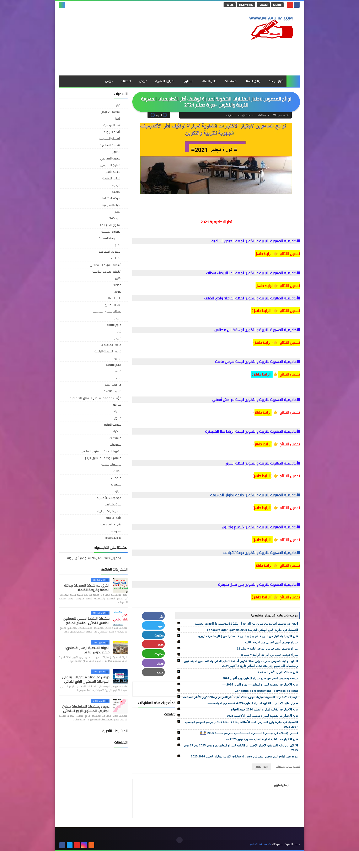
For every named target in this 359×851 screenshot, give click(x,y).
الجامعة (116, 191)
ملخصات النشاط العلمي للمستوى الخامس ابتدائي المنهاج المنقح (86, 620)
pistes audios (113, 537)
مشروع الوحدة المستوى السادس (101, 451)
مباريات (229, 115)
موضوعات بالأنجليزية (109, 497)
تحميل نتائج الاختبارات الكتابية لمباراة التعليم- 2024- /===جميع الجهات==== (253, 703)
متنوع (117, 418)
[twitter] (70, 845)
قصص (117, 371)
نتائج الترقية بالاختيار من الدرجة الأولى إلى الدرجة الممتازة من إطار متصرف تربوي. (247, 636)
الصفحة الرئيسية (245, 115)
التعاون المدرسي (110, 165)
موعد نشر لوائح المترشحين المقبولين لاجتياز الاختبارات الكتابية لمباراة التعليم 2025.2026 (244, 756)
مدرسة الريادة (112, 424)
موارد (117, 491)
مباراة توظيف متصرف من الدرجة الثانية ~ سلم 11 (267, 648)
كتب (118, 378)
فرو (119, 331)
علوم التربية (114, 324)
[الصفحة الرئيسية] (293, 81)
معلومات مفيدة (111, 464)
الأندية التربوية (112, 132)
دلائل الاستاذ (114, 298)
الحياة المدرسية (111, 205)
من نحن (230, 4)
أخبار (118, 105)
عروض (117, 318)
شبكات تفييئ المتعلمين (106, 311)
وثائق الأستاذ (252, 81)
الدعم (117, 211)
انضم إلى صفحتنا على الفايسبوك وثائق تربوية (94, 558)
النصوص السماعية (110, 251)
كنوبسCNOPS (112, 391)
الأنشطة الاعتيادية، (110, 138)
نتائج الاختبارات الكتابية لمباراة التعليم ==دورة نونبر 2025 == (262, 739)
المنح (118, 245)
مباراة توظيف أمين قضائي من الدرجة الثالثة (271, 642)
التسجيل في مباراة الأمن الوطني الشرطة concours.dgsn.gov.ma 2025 (252, 629)
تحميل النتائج (289, 253)
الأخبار (117, 118)
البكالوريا (188, 81)
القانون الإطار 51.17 (109, 225)
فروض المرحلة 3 (111, 344)
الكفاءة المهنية (111, 231)
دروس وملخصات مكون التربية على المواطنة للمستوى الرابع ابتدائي (85, 679)
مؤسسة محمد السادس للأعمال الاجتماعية (95, 398)
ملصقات (116, 484)
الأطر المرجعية (112, 125)
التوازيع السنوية (164, 81)
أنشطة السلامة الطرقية (106, 271)
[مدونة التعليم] (270, 26)
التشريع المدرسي (110, 158)
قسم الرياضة (113, 364)
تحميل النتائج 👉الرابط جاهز (278, 285)
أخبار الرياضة (276, 81)
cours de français (111, 524)
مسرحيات (115, 444)
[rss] (91, 845)
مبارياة (117, 404)
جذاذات (117, 285)
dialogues (115, 531)
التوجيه (116, 185)
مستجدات (230, 81)
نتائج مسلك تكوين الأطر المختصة (278, 672)
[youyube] (99, 845)
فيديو (117, 358)
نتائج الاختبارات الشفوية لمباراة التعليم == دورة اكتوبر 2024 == (260, 684)
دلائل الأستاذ (209, 81)
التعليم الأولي (113, 171)
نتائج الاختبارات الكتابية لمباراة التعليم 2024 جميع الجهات (264, 709)
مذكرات (116, 431)
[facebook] (297, 5)
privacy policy (246, 4)
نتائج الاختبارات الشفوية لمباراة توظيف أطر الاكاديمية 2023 (262, 715)
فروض (143, 81)
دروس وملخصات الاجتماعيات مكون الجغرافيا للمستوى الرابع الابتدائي (85, 708)
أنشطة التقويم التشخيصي (105, 265)
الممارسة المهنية (110, 238)
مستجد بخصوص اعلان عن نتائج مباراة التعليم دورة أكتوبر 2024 (260, 678)
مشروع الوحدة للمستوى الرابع (103, 458)
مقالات (117, 471)
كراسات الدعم (113, 384)
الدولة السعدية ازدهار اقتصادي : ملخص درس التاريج (87, 650)
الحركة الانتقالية (111, 198)
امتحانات (126, 81)
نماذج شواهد (113, 504)
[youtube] (290, 5)
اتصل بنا (277, 4)
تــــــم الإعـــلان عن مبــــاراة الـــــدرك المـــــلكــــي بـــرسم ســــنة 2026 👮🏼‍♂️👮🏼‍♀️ (248, 733)
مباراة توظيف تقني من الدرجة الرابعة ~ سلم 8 (269, 654)
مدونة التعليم (258, 844)
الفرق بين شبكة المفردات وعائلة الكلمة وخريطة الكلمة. (86, 587)
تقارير (118, 278)
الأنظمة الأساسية (110, 145)
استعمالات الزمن (111, 112)
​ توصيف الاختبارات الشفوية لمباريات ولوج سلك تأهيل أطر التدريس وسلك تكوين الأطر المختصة (240, 697)
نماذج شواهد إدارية (109, 511)
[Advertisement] (134, 42)
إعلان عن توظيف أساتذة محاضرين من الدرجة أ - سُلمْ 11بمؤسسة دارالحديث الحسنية (246, 623)
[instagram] (84, 845)
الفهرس (263, 4)
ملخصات (116, 477)
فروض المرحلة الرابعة (108, 351)
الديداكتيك (115, 218)
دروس (109, 81)
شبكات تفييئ (113, 305)
